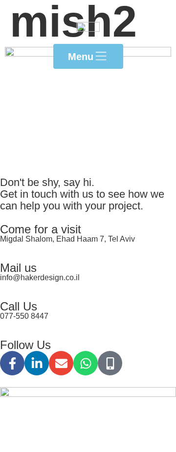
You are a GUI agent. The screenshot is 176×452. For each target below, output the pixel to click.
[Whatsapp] (85, 363)
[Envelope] (61, 363)
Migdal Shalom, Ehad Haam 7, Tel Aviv (67, 239)
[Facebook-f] (12, 363)
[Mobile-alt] (110, 363)
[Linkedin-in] (36, 363)
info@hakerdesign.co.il (40, 277)
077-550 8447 (24, 316)
